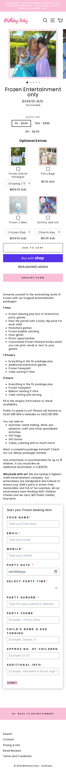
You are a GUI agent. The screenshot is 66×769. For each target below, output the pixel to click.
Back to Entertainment (35, 713)
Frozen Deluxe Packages (18, 175)
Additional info (24, 664)
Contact (8, 739)
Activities (15, 425)
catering (23, 443)
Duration (33, 117)
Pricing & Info (11, 745)
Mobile (15, 549)
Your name (19, 517)
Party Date (20, 564)
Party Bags (48, 173)
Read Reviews (12, 750)
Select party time (27, 581)
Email (13, 533)
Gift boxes (15, 439)
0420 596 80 (11, 414)
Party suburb (23, 597)
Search (7, 734)
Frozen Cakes (18, 222)
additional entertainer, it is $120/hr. (25, 467)
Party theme (20, 613)
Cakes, (13, 443)
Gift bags (15, 435)
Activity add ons (48, 222)
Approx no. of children (32, 649)
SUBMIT (12, 682)
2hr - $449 (32, 131)
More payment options (33, 266)
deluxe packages (24, 453)
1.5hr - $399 (42, 123)
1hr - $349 (21, 123)
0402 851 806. (50, 414)
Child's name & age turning (27, 631)
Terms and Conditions (17, 756)
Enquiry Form (33, 277)
